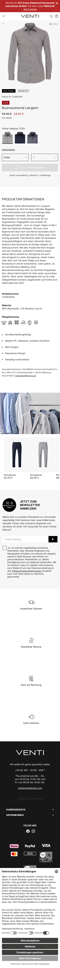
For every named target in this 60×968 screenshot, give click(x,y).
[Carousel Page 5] (57, 24)
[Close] (57, 3)
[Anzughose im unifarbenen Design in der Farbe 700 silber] (43, 454)
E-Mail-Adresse (13, 539)
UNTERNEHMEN (15, 815)
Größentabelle (8, 149)
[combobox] (15, 157)
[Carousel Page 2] (51, 24)
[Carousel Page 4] (55, 24)
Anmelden (52, 539)
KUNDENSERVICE (15, 809)
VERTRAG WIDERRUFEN (30, 798)
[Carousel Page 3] (53, 24)
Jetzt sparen (30, 9)
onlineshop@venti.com (25, 375)
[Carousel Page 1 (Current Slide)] (50, 24)
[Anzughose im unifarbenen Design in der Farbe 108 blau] (17, 454)
